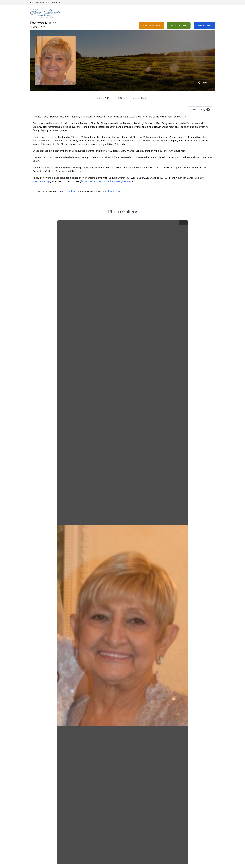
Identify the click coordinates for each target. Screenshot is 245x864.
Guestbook (141, 97)
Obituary (102, 97)
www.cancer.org (41, 181)
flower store (113, 191)
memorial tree (69, 191)
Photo (121, 97)
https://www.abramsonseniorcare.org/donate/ (106, 181)
